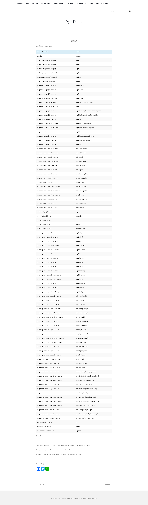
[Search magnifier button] (129, 11)
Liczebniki (81, 4)
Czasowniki (46, 4)
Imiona (71, 4)
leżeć (108, 485)
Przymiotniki (60, 4)
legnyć (40, 485)
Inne (91, 4)
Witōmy (20, 4)
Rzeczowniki (32, 4)
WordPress (93, 498)
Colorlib (79, 498)
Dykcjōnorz (74, 21)
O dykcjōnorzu (103, 4)
